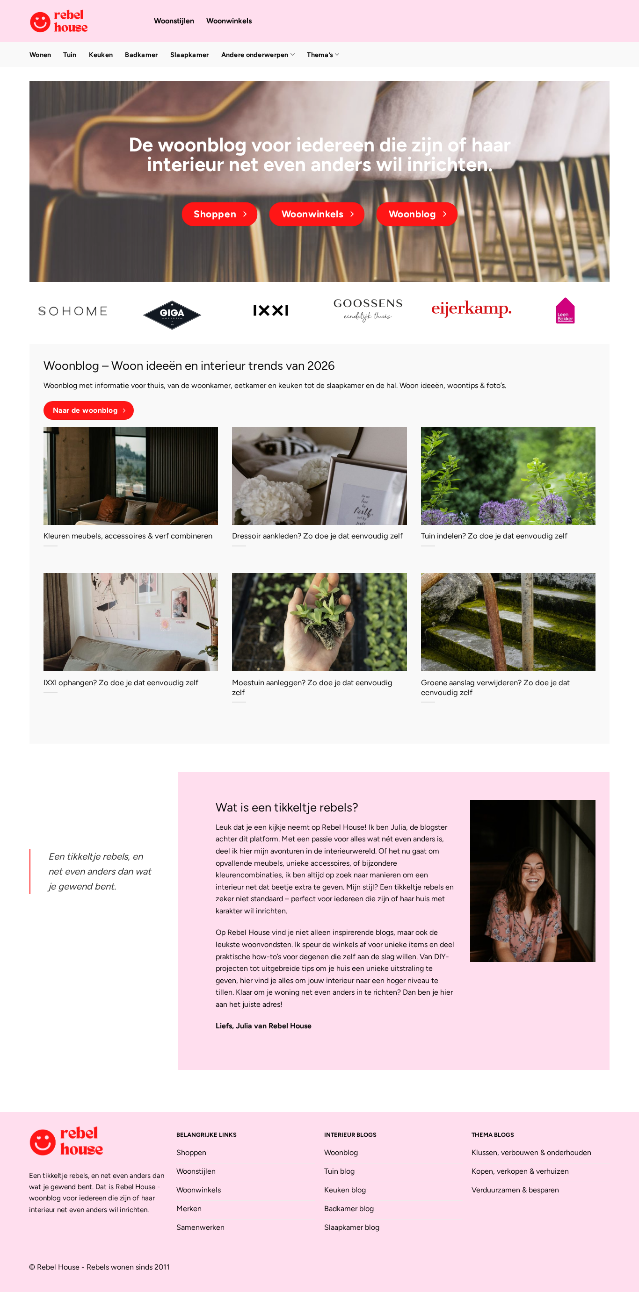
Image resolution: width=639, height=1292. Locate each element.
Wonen (40, 54)
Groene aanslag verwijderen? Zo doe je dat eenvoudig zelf (495, 687)
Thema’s (320, 54)
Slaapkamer (189, 54)
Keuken (101, 54)
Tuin (69, 54)
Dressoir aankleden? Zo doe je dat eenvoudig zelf (317, 535)
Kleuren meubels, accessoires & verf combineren (128, 535)
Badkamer (141, 54)
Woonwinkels (229, 20)
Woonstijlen (174, 20)
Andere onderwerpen (255, 54)
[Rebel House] (84, 21)
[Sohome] (73, 310)
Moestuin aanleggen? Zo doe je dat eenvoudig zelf (312, 687)
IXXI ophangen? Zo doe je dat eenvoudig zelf (121, 682)
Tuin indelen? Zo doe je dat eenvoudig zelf (494, 535)
